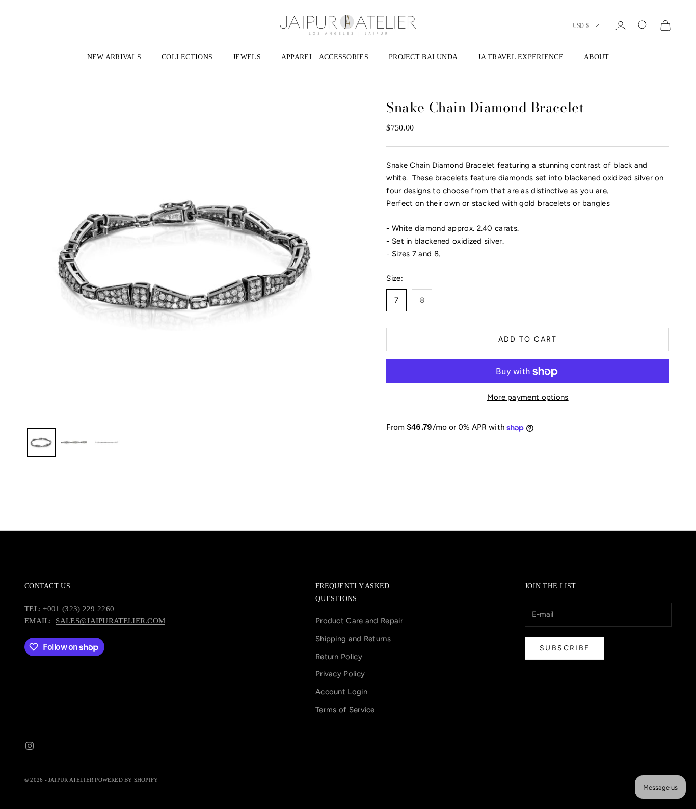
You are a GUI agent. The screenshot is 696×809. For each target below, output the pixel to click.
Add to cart (527, 339)
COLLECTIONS (187, 57)
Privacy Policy (340, 673)
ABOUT (596, 57)
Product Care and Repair (359, 620)
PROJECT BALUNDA (423, 57)
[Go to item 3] (106, 442)
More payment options (528, 397)
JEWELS (247, 57)
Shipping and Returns (353, 638)
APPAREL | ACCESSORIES (324, 57)
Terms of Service (345, 709)
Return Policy (338, 656)
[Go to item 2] (74, 442)
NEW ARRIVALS (114, 57)
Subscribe (565, 648)
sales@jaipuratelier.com (110, 621)
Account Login (341, 691)
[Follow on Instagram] (29, 746)
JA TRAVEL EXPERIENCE (521, 57)
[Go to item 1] (41, 442)
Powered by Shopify (126, 780)
